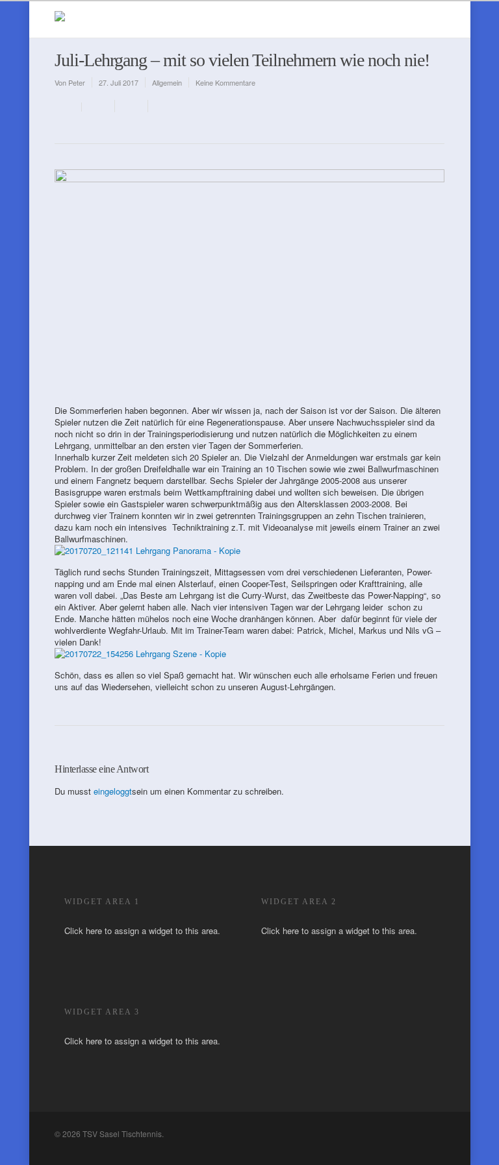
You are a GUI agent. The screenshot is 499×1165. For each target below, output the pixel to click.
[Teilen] (98, 106)
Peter (76, 82)
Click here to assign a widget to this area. (142, 930)
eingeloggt (113, 791)
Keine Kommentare (225, 82)
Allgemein (167, 82)
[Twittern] (131, 106)
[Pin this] (162, 106)
